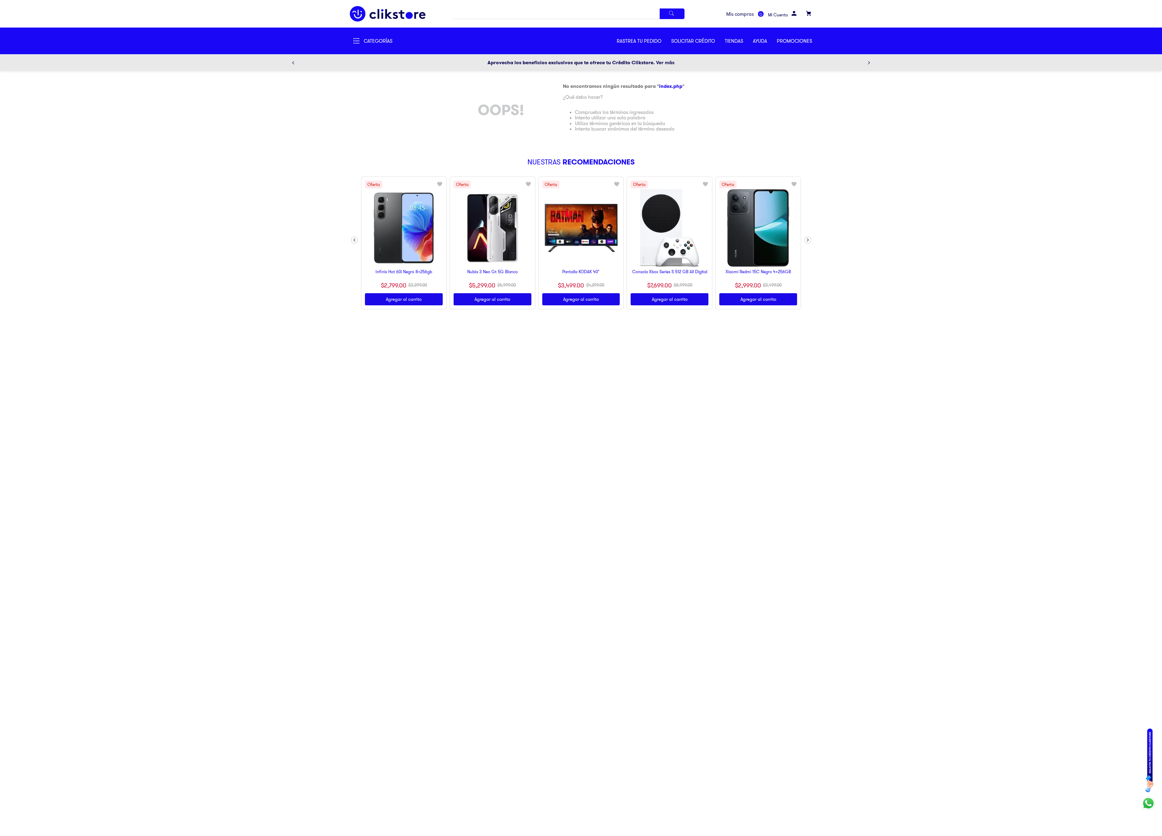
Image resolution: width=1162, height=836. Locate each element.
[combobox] (568, 13)
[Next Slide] (868, 62)
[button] (698, 41)
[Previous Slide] (293, 62)
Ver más (665, 62)
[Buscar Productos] (672, 13)
